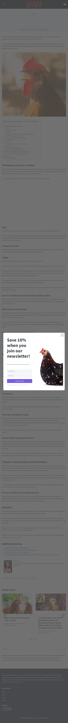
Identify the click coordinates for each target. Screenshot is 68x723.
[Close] (62, 335)
